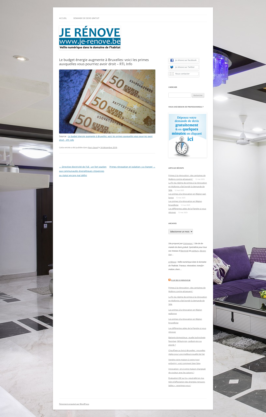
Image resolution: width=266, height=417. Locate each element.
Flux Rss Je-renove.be (180, 280)
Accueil (63, 18)
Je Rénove (172, 261)
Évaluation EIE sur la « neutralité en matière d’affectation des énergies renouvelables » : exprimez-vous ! (186, 382)
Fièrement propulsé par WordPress (74, 404)
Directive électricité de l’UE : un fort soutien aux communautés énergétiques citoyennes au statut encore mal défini (83, 171)
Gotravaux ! (188, 243)
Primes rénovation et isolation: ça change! (132, 166)
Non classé (93, 147)
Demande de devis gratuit (86, 18)
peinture (195, 250)
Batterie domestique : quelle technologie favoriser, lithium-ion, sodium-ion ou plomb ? (186, 341)
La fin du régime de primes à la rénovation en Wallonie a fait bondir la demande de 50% (187, 186)
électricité (184, 250)
